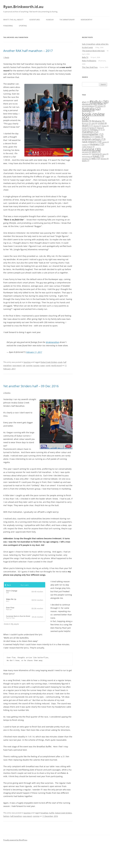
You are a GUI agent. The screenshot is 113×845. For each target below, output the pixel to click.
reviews (96, 144)
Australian (88, 111)
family (92, 128)
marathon (90, 131)
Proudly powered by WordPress (15, 840)
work (85, 160)
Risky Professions (89, 60)
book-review (93, 116)
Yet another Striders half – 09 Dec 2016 (31, 386)
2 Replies (6, 393)
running (29, 365)
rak (23, 365)
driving (97, 126)
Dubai (105, 126)
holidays (95, 129)
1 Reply (6, 57)
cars (94, 123)
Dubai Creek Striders (49, 362)
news (99, 136)
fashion (6, 816)
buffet (51, 813)
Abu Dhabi (99, 104)
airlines (101, 106)
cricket (102, 123)
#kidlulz (98, 101)
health (85, 129)
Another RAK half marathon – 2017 (28, 51)
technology (87, 156)
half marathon (16, 816)
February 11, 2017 (34, 352)
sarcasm (86, 152)
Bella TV (85, 57)
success (36, 365)
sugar (42, 365)
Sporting (23, 26)
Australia (91, 109)
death (87, 125)
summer (86, 154)
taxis (105, 154)
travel (98, 156)
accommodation (89, 106)
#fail (85, 102)
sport (96, 151)
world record (56, 365)
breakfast (44, 813)
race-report (17, 365)
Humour (49, 19)
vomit (48, 365)
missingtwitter (92, 134)
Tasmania (97, 154)
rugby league (88, 146)
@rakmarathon (52, 342)
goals (60, 362)
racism (105, 142)
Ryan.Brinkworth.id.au (23, 6)
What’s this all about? (13, 19)
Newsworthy (86, 19)
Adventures (34, 19)
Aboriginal (87, 104)
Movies (88, 136)
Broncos (86, 123)
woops (105, 158)
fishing (100, 128)
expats (85, 128)
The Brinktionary (67, 19)
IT (103, 129)
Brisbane (98, 121)
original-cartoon (93, 139)
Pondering (8, 26)
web (95, 158)
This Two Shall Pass (90, 67)
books (87, 121)
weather (86, 158)
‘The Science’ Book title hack (93, 50)
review (85, 145)
